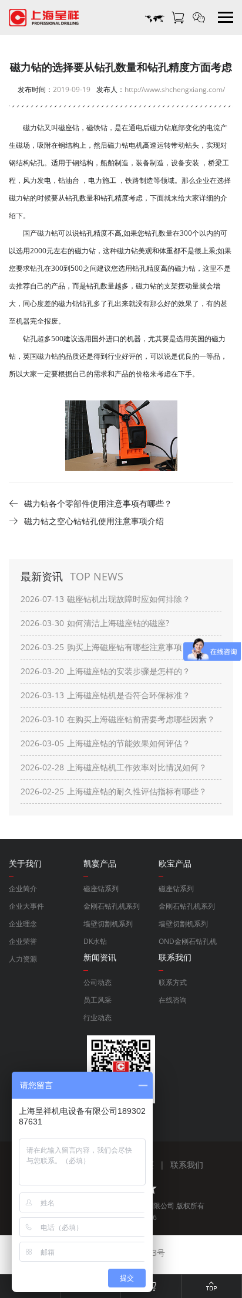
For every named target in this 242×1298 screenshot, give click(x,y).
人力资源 (23, 959)
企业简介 (23, 888)
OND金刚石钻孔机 (188, 941)
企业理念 (23, 924)
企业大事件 (26, 906)
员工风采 (97, 1000)
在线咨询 (173, 1000)
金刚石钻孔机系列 (111, 906)
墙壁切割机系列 (108, 924)
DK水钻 (95, 941)
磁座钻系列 (101, 888)
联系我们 (186, 1164)
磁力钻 (19, 198)
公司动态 (97, 982)
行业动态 (97, 1017)
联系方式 (173, 982)
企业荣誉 (23, 941)
